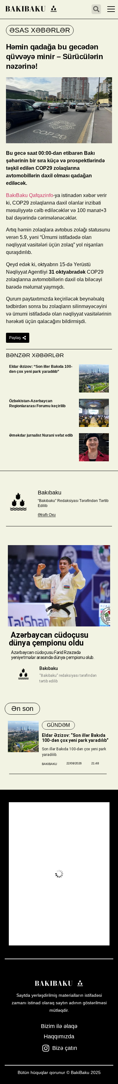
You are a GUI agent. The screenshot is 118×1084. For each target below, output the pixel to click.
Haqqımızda (59, 1036)
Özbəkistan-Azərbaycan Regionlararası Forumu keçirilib (37, 403)
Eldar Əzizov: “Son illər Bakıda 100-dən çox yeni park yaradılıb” (40, 369)
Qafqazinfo (41, 195)
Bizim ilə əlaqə (59, 1026)
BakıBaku (17, 195)
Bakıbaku (49, 492)
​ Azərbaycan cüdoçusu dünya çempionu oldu (48, 639)
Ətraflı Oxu (47, 515)
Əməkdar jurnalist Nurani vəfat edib (41, 435)
